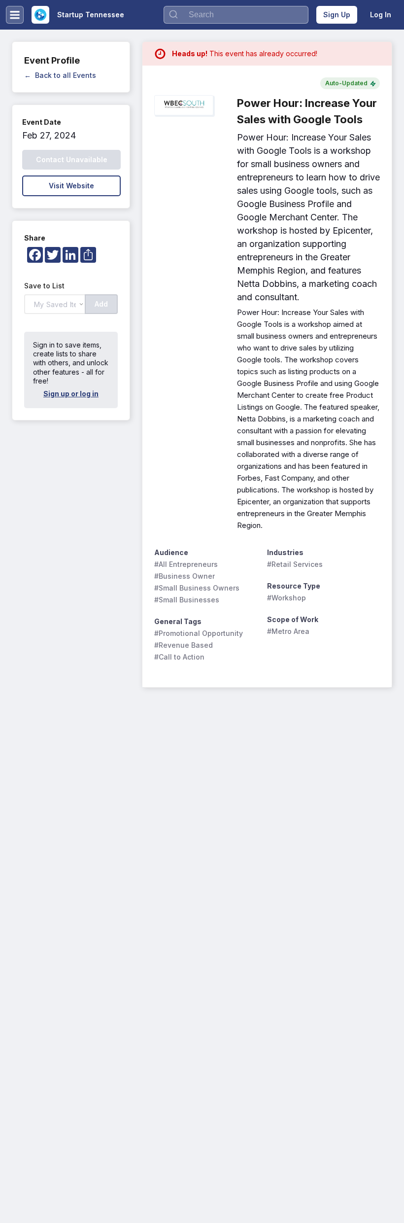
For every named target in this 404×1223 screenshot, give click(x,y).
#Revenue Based (183, 645)
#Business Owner (184, 576)
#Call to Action (179, 657)
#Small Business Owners (196, 588)
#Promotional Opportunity (198, 633)
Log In (380, 14)
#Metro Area (288, 631)
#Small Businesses (186, 599)
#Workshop (286, 598)
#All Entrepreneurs (186, 564)
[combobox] (236, 15)
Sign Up (336, 14)
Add (101, 304)
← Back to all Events (60, 75)
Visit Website (71, 185)
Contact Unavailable (71, 159)
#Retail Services (295, 564)
